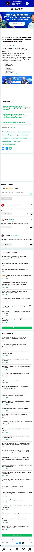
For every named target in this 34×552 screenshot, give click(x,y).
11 (7, 410)
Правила (31, 539)
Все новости (17, 328)
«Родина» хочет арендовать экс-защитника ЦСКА (16, 269)
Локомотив (23, 138)
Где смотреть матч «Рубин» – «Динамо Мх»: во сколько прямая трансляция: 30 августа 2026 (16, 444)
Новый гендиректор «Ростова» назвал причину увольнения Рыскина (16, 402)
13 (7, 382)
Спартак (10, 135)
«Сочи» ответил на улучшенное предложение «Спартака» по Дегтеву (15, 387)
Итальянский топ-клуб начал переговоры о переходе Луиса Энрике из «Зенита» (16, 107)
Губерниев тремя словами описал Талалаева (15, 408)
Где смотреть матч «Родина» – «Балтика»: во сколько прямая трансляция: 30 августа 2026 (15, 458)
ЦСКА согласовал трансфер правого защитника (16, 263)
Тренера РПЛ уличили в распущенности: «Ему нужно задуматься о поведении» (15, 374)
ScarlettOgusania (9, 205)
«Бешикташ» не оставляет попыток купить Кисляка (14, 519)
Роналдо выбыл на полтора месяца (12, 487)
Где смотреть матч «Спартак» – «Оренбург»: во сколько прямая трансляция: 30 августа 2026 (16, 451)
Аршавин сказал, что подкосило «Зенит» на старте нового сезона (17, 506)
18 (7, 509)
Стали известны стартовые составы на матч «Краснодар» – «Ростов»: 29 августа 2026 (15, 338)
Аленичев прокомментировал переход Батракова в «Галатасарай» (17, 480)
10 (7, 425)
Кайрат (17, 135)
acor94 (6, 219)
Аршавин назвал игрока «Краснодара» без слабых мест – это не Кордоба (17, 465)
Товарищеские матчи (24, 132)
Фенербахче (5, 138)
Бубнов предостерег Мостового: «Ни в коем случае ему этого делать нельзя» (17, 422)
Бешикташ (15, 138)
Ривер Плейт (17, 141)
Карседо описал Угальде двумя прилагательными (17, 513)
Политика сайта (4, 542)
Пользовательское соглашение (19, 539)
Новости (9, 31)
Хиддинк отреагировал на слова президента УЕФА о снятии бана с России (17, 493)
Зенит (4, 135)
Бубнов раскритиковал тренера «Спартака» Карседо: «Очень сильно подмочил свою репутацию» (15, 115)
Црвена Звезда (6, 141)
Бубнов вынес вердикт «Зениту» (14, 122)
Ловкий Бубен (8, 235)
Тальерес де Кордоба (8, 144)
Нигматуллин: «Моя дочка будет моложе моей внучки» (15, 429)
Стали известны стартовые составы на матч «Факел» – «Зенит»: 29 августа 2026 (15, 394)
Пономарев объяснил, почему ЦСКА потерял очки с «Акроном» (17, 319)
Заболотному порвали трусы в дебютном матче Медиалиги (16, 276)
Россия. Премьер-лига (8, 132)
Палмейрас (25, 135)
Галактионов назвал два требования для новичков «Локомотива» (17, 473)
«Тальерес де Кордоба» (11, 74)
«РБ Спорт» (11, 127)
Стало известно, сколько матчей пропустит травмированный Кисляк (15, 292)
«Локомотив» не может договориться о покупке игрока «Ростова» (16, 299)
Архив (2, 539)
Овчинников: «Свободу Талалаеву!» (12, 500)
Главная (4, 31)
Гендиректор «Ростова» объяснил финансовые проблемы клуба (16, 436)
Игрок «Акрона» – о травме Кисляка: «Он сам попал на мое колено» (15, 526)
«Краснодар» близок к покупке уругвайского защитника (15, 415)
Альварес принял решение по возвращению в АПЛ (17, 306)
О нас (8, 539)
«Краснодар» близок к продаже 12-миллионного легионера (16, 312)
